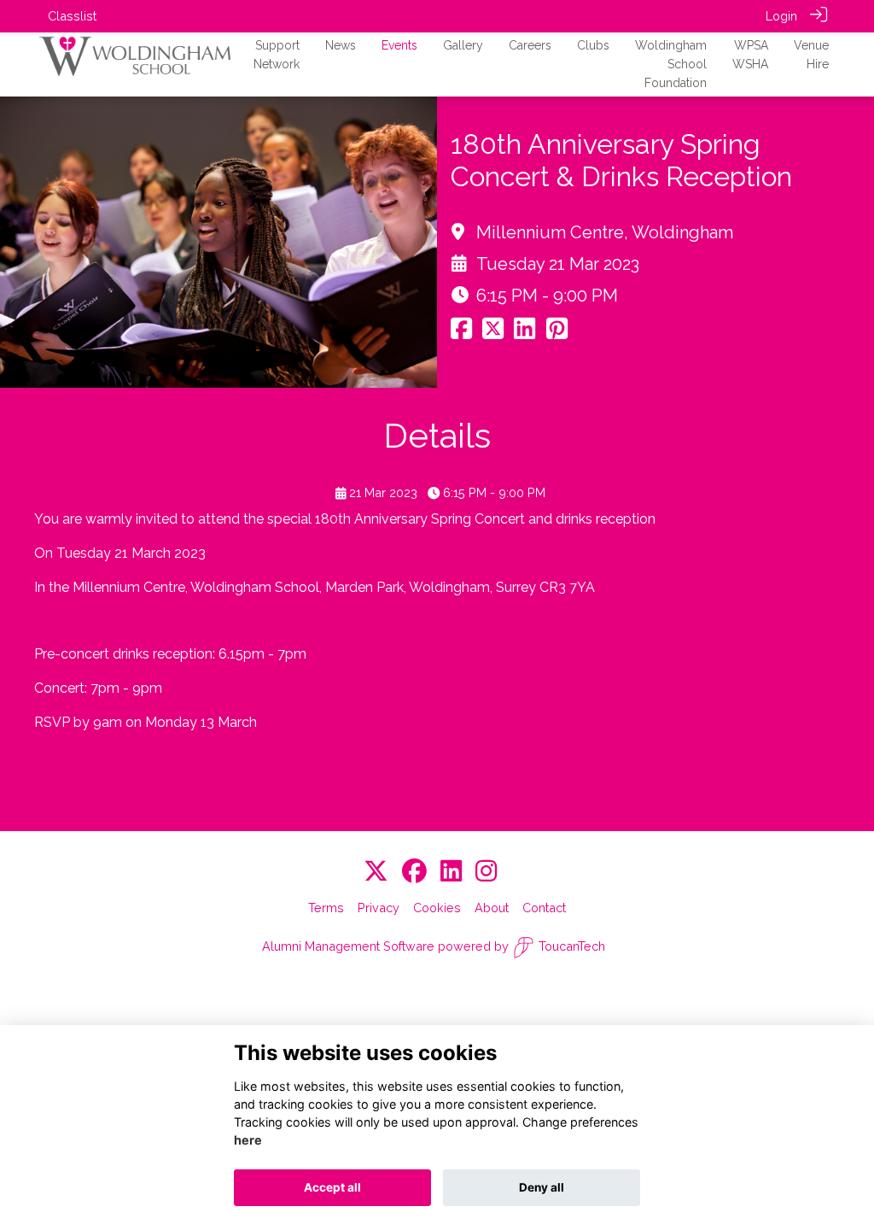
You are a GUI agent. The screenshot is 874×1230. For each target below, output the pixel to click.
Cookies (437, 907)
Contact (544, 907)
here (248, 1140)
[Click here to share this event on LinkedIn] (524, 332)
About (492, 907)
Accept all (332, 1187)
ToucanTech (572, 946)
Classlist (72, 16)
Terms (326, 907)
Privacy (378, 907)
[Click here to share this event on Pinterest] (557, 332)
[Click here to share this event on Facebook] (461, 332)
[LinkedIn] (451, 871)
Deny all (541, 1187)
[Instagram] (486, 871)
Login (781, 16)
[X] (376, 871)
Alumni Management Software (348, 946)
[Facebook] (414, 871)
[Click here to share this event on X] (493, 332)
